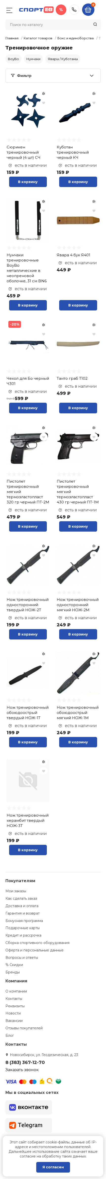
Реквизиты (15, 1006)
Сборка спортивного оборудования (37, 943)
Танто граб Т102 (72, 378)
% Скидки (14, 965)
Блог (9, 1035)
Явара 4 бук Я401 (73, 255)
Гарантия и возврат (22, 913)
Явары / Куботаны (63, 59)
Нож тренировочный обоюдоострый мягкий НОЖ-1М (78, 712)
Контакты (13, 998)
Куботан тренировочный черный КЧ (73, 152)
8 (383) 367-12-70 (74, 10)
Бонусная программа (24, 921)
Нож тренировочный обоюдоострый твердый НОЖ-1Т (28, 712)
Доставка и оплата (21, 906)
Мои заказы (15, 891)
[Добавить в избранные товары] (44, 103)
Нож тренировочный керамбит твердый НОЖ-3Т (28, 820)
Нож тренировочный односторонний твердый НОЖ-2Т (28, 604)
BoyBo (13, 59)
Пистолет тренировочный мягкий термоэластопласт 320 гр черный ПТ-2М (28, 491)
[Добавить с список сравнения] (44, 93)
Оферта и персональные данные (34, 950)
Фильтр (24, 75)
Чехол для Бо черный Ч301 (28, 381)
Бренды (12, 972)
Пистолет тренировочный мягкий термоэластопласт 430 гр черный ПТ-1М (78, 491)
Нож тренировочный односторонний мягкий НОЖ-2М (78, 604)
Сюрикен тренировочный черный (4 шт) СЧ (23, 152)
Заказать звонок (22, 1069)
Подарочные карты (22, 928)
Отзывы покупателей (24, 1028)
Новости (13, 1013)
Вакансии (14, 1020)
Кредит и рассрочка (23, 935)
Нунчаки (33, 59)
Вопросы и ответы (21, 957)
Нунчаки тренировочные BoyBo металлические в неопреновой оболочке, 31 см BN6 (27, 268)
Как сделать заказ (21, 898)
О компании (16, 991)
